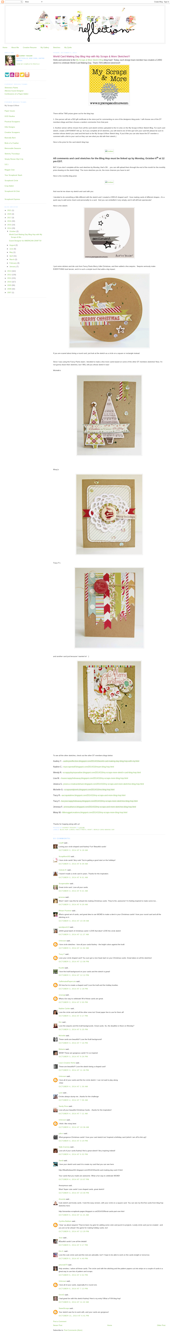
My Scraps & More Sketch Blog (89, 60)
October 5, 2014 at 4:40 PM (73, 1258)
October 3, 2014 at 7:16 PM (73, 1043)
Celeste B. (63, 870)
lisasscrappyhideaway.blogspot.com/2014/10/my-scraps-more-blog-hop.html (94, 778)
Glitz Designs (10, 127)
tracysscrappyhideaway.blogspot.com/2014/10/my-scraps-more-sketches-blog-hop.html (99, 801)
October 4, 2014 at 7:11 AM (73, 1114)
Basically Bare (10, 138)
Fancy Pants (81, 829)
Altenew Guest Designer (14, 91)
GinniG (61, 1295)
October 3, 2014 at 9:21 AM (73, 891)
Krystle (61, 968)
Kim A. (61, 1251)
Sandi (61, 1161)
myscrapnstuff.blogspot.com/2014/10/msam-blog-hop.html (88, 767)
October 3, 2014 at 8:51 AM (73, 877)
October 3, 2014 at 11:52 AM (74, 948)
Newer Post (57, 1325)
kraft (90, 829)
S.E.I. (7, 164)
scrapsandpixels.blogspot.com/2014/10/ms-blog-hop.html (89, 790)
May (11, 252)
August (12, 245)
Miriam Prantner (65, 911)
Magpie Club (10, 170)
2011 (9, 278)
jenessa (62, 897)
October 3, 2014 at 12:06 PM (74, 962)
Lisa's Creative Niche (67, 1063)
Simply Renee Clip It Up (14, 159)
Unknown (62, 941)
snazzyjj (62, 995)
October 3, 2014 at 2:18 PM (73, 989)
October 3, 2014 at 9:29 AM (73, 904)
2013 (9, 271)
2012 (9, 275)
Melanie (62, 1049)
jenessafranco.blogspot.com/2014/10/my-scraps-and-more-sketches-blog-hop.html (100, 807)
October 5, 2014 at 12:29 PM (74, 1231)
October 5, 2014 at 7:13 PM (73, 1289)
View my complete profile (28, 64)
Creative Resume (30, 47)
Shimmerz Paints (11, 88)
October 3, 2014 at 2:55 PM (73, 1002)
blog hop (64, 829)
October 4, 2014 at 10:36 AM (74, 1127)
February (13, 263)
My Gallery (45, 47)
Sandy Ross (63, 1106)
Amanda (62, 1199)
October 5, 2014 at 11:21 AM (74, 1215)
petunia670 (63, 1265)
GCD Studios (10, 116)
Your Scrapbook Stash (13, 175)
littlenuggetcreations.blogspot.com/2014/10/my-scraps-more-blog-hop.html (94, 812)
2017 (9, 218)
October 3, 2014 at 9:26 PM (73, 1057)
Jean (61, 1238)
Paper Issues (10, 111)
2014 (9, 228)
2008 (9, 289)
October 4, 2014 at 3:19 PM (73, 1141)
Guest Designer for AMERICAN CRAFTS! (25, 241)
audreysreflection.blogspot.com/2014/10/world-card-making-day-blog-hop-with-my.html (101, 761)
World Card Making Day (104, 829)
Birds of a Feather (12, 143)
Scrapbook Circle (11, 180)
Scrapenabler (64, 884)
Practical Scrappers (12, 122)
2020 (9, 214)
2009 (9, 285)
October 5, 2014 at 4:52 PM (73, 1275)
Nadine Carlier (64, 1008)
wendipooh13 (64, 927)
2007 (9, 292)
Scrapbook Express (12, 199)
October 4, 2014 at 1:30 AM (73, 1086)
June (11, 249)
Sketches (56, 47)
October (12, 231)
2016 (9, 221)
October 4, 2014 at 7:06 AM (73, 1100)
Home (5, 47)
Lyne (60, 1093)
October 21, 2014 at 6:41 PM (74, 1316)
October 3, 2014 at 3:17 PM (73, 1016)
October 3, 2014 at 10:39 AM (74, 921)
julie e (61, 1133)
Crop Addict (9, 186)
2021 (9, 210)
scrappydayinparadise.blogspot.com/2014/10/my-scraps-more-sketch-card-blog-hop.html (102, 772)
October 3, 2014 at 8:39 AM (73, 864)
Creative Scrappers (12, 132)
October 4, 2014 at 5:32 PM (73, 1154)
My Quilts (68, 47)
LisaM (61, 843)
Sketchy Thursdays (12, 154)
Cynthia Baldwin (65, 1221)
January (12, 267)
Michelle (62, 1036)
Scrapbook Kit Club (12, 191)
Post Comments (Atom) (73, 1330)
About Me (15, 47)
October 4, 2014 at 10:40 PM (74, 1193)
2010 (9, 282)
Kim (60, 1022)
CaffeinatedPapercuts (67, 981)
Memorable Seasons (13, 148)
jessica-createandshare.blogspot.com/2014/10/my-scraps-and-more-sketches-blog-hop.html (103, 784)
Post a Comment (59, 1321)
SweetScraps (64, 1308)
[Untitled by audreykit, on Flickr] (109, 151)
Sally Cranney (64, 1147)
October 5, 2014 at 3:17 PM (73, 1245)
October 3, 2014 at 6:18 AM (73, 850)
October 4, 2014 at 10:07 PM (74, 1179)
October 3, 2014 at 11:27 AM (74, 934)
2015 (9, 225)
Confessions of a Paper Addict (16, 94)
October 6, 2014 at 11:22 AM (74, 1302)
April (11, 256)
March (12, 259)
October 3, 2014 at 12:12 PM (74, 975)
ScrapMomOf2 (64, 856)
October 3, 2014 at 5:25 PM (73, 1029)
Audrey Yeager (26, 56)
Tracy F (62, 954)
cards (72, 829)
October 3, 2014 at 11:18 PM (74, 1070)
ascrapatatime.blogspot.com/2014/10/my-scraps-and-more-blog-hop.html (93, 795)
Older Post (161, 1325)
